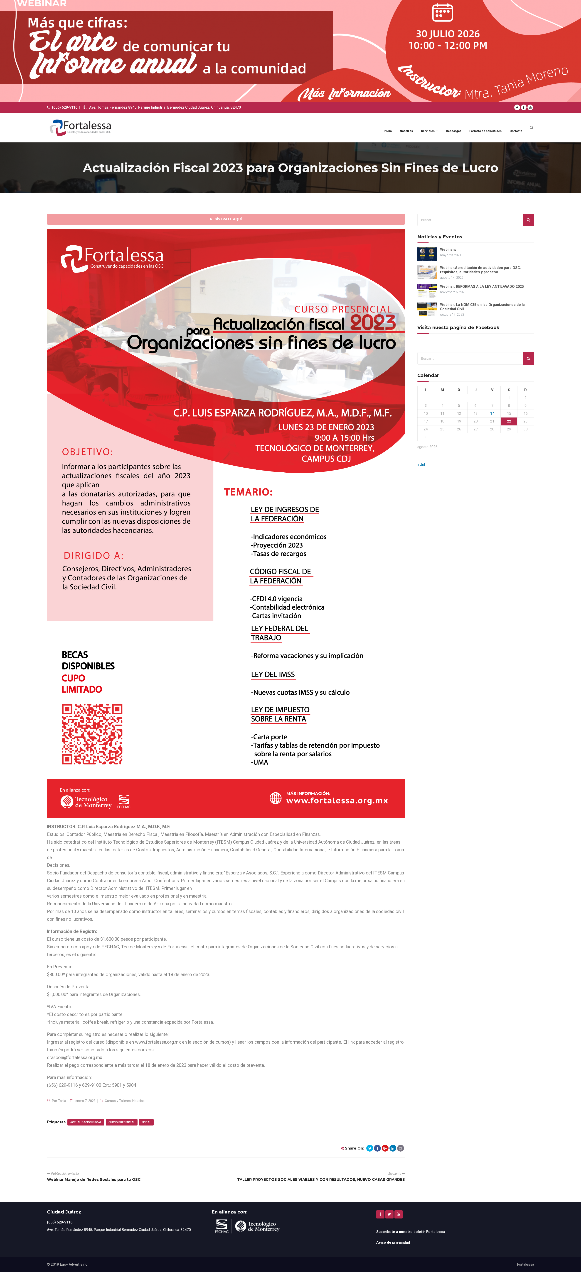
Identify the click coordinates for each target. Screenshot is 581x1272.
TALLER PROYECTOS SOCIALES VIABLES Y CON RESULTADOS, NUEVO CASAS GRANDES (321, 1179)
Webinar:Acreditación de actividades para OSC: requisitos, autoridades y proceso (480, 270)
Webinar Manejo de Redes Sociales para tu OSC (93, 1179)
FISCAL (146, 1122)
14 (492, 413)
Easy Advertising (74, 1264)
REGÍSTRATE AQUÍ (226, 219)
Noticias (138, 1101)
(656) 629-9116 (59, 1222)
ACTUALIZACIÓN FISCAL (85, 1122)
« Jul (421, 465)
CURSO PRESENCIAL (121, 1122)
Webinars (448, 249)
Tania (62, 1101)
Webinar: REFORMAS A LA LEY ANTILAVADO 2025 (482, 286)
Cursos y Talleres (118, 1101)
